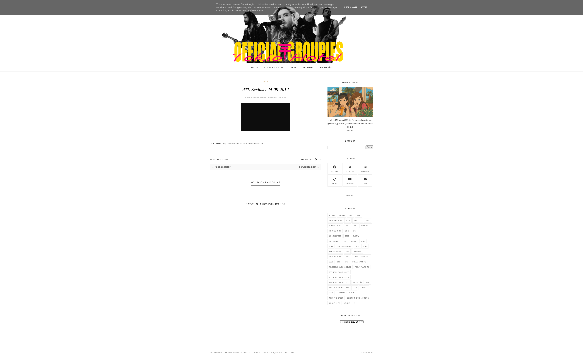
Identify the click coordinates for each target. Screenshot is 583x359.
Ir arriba (366, 353)
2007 (355, 226)
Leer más (350, 130)
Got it (363, 7)
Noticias (357, 220)
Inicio (254, 67)
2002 (355, 287)
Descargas (366, 226)
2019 (347, 251)
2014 (331, 246)
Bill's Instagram (344, 246)
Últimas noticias (273, 67)
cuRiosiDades (335, 236)
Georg (354, 241)
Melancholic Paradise (339, 287)
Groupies (308, 67)
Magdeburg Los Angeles (340, 267)
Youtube (350, 183)
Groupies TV (334, 303)
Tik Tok (335, 183)
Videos (342, 215)
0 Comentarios (220, 159)
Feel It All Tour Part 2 (339, 277)
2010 (350, 215)
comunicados (335, 256)
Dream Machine (359, 262)
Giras (293, 67)
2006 (347, 236)
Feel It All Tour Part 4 (339, 282)
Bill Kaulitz (334, 241)
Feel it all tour (362, 267)
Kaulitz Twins (335, 251)
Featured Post (335, 220)
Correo (365, 183)
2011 (347, 226)
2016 (365, 246)
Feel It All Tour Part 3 (339, 272)
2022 (331, 293)
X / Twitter (350, 171)
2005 (345, 241)
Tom (348, 220)
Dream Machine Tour (346, 293)
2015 (354, 231)
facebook (335, 171)
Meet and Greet (336, 298)
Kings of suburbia (361, 256)
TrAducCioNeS (335, 226)
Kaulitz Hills (349, 303)
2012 (265, 82)
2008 (367, 220)
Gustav (356, 236)
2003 (346, 262)
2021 (339, 262)
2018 (347, 256)
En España (326, 67)
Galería (364, 287)
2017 (357, 246)
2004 (368, 282)
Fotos (332, 215)
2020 (331, 262)
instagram (365, 171)
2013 (363, 241)
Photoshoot (335, 231)
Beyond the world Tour (358, 298)
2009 (358, 215)
